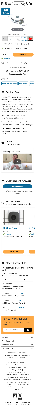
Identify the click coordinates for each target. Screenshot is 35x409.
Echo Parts (25, 355)
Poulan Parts (11, 367)
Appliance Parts (23, 382)
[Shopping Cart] (30, 3)
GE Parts (22, 357)
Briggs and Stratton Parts (12, 355)
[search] (23, 3)
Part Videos (23, 84)
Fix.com (5, 337)
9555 (20, 284)
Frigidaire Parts (13, 357)
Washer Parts (23, 375)
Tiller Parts (17, 389)
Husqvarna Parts (12, 360)
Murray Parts (26, 365)
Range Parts (25, 379)
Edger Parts (24, 387)
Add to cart (23, 54)
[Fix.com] (4, 3)
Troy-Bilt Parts (22, 367)
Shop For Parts (7, 345)
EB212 (21, 300)
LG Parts (22, 362)
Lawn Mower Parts (10, 384)
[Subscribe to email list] (28, 330)
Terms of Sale (24, 404)
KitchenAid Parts (13, 362)
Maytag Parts (8, 365)
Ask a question (17, 186)
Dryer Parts (23, 377)
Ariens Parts (22, 352)
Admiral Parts (12, 352)
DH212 (21, 293)
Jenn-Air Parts (23, 360)
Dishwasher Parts (12, 375)
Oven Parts (16, 379)
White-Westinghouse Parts (17, 372)
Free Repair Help (8, 341)
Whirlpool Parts (16, 370)
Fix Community (7, 348)
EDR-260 (22, 307)
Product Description (9, 84)
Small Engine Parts (23, 384)
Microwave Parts (11, 382)
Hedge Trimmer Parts (12, 387)
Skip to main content (17, 1)
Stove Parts (7, 379)
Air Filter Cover (10, 228)
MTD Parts (17, 365)
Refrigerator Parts (12, 377)
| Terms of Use (11, 404)
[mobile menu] (9, 3)
